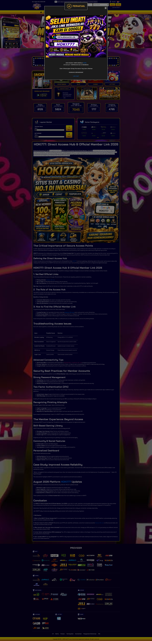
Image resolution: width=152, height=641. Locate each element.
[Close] (105, 8)
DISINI (84, 63)
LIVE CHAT (76, 76)
